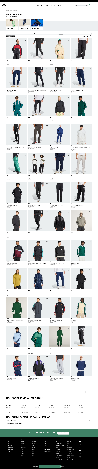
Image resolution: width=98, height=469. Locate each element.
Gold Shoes (37, 407)
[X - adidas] (84, 447)
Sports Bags (23, 400)
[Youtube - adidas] (84, 457)
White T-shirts (38, 400)
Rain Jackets (37, 412)
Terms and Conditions (56, 466)
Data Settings (41, 466)
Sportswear (51, 403)
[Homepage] (4, 5)
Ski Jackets (51, 405)
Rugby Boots (66, 400)
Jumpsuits (8, 403)
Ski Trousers (52, 407)
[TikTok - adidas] (84, 454)
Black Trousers (38, 403)
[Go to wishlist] (91, 5)
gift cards (79, 3)
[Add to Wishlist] (26, 40)
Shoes (50, 5)
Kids (47, 5)
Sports (55, 5)
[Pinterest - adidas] (84, 451)
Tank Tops (8, 412)
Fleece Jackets (81, 400)
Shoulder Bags (52, 412)
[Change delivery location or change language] (94, 3)
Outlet (59, 5)
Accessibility (63, 466)
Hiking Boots (66, 407)
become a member (84, 3)
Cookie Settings (35, 466)
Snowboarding (23, 405)
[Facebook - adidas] (84, 441)
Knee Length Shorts (25, 412)
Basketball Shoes (81, 405)
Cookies (45, 466)
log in (92, 3)
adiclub (89, 3)
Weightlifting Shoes (82, 403)
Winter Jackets (67, 405)
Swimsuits (23, 403)
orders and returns (74, 3)
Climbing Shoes (67, 412)
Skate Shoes (66, 403)
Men (38, 5)
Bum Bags (8, 405)
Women (42, 5)
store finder (66, 3)
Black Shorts (80, 407)
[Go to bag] (94, 5)
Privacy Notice (49, 466)
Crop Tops (8, 407)
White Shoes (51, 400)
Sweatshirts (23, 407)
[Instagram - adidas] (84, 444)
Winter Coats (8, 400)
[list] (49, 33)
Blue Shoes (37, 405)
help (69, 3)
